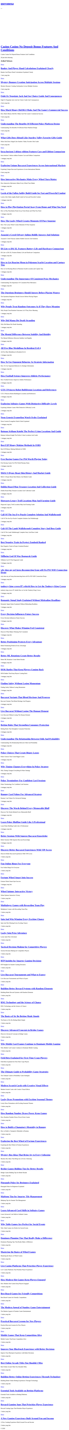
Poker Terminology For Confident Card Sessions (23, 780)
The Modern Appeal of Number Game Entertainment (25, 1307)
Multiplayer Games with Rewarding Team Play (22, 905)
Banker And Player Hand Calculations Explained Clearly (27, 68)
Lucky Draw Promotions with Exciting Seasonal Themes (27, 1099)
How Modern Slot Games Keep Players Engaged (23, 1280)
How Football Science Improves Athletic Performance (25, 376)
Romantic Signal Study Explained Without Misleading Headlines (30, 600)
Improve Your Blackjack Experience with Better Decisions (27, 1349)
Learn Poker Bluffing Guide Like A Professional (23, 822)
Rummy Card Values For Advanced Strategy (21, 794)
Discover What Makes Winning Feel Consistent (22, 628)
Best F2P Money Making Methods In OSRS (21, 445)
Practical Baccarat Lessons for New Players (21, 1321)
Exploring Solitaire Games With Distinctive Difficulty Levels (29, 403)
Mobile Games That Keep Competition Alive (21, 1335)
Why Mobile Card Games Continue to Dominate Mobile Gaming (30, 1044)
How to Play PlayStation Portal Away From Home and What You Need (33, 207)
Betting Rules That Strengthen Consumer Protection (25, 725)
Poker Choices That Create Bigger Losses (20, 753)
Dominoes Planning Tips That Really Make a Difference (26, 1238)
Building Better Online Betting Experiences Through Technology (31, 1377)
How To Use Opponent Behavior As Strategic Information (27, 362)
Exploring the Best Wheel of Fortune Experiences (23, 1141)
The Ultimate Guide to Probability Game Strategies (24, 1072)
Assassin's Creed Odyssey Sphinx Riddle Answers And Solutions (30, 235)
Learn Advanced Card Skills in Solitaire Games (23, 1210)
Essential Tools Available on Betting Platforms (22, 1390)
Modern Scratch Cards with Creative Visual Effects (24, 1085)
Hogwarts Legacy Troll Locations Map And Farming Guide (28, 500)
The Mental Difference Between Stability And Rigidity (26, 334)
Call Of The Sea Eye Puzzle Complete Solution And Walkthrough (31, 514)
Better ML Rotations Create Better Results (20, 655)
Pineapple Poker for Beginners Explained (20, 1182)
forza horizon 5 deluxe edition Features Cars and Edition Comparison (33, 151)
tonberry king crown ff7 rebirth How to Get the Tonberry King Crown (33, 586)
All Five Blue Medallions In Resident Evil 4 (21, 348)
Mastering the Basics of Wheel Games (18, 1252)
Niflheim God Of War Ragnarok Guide (19, 556)
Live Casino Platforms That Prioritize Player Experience (27, 1266)
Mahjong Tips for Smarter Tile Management (21, 1196)
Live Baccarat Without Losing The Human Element (25, 711)
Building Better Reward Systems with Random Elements (27, 988)
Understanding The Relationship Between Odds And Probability (30, 739)
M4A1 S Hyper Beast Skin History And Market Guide (25, 473)
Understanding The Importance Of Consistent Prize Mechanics (30, 279)
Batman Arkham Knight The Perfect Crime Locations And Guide (31, 431)
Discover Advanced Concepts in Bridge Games (22, 1030)
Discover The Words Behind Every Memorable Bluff (25, 808)
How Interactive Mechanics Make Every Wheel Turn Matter (29, 179)
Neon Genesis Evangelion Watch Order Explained (24, 417)
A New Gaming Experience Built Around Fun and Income (27, 1418)
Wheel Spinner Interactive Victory (17, 891)
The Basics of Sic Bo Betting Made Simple (20, 1016)
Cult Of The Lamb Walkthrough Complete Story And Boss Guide (31, 528)
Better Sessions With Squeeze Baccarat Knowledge (24, 836)
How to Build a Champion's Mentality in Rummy (23, 1127)
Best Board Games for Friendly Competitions (22, 1293)
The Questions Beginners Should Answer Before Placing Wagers (30, 292)
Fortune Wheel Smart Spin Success (17, 877)
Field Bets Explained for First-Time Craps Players (24, 1058)
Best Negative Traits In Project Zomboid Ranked (23, 542)
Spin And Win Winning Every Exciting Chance (22, 919)
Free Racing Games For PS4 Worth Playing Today (24, 459)
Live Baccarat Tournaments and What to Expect (23, 974)
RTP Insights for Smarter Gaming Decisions (21, 961)
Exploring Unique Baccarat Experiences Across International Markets (33, 165)
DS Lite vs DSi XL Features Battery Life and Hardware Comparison (32, 248)
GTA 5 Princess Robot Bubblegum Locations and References (28, 390)
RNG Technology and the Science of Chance (21, 1002)
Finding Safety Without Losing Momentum (20, 683)
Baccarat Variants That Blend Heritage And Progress (25, 697)
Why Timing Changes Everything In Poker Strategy (25, 766)
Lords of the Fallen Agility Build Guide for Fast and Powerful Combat (33, 193)
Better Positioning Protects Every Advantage (21, 642)
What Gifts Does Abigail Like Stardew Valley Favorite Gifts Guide (31, 137)
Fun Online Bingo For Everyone (15, 863)
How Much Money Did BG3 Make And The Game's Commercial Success (34, 110)
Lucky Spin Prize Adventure (14, 933)
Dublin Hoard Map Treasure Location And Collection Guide (28, 487)
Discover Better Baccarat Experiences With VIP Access (26, 850)
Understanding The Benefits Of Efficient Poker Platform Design (30, 124)
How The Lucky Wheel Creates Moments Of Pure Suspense (28, 221)
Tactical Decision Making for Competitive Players (24, 947)
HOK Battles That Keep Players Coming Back (22, 669)
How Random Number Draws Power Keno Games (24, 1113)
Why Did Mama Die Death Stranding (18, 320)
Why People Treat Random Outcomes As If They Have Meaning (30, 306)
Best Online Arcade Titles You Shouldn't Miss (22, 1363)
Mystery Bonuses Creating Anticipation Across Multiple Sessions (30, 82)
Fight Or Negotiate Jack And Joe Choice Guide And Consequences (31, 96)
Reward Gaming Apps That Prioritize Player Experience (27, 1404)
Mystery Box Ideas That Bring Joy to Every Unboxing (25, 1155)
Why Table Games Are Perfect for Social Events (23, 1224)
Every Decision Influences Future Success (20, 614)
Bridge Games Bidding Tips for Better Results (22, 1169)
